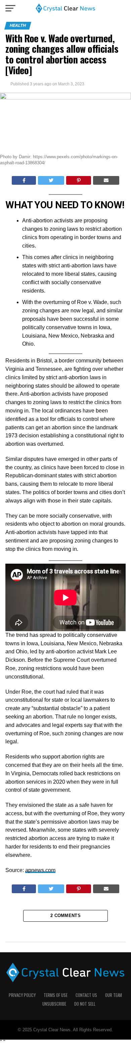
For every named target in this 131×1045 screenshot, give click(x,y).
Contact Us (86, 995)
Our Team (113, 995)
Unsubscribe (54, 1004)
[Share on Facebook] (24, 180)
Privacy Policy (22, 995)
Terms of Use (56, 995)
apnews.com (40, 870)
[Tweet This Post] (51, 180)
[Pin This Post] (78, 180)
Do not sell (84, 1004)
